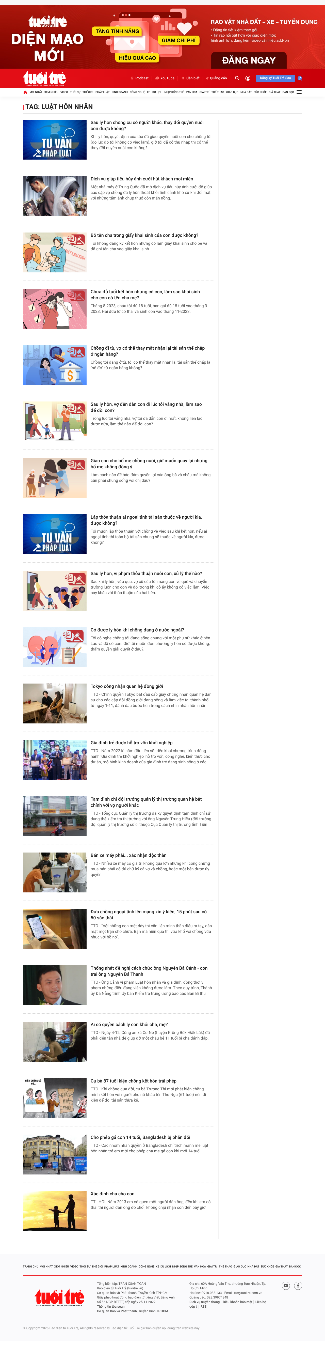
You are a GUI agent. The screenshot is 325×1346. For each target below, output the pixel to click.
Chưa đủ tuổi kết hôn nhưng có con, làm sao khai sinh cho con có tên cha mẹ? (145, 295)
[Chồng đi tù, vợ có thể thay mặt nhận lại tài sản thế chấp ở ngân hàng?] (55, 365)
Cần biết (193, 78)
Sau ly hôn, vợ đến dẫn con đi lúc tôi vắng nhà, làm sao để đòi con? (146, 407)
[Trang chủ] (25, 92)
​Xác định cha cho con (113, 1194)
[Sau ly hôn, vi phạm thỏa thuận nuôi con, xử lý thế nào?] (55, 591)
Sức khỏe (260, 92)
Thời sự (75, 92)
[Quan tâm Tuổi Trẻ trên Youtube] (286, 1286)
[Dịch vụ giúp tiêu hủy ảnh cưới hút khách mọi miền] (55, 196)
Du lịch (157, 92)
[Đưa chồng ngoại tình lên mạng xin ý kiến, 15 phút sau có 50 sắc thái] (55, 929)
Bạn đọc (288, 92)
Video (64, 92)
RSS (204, 1307)
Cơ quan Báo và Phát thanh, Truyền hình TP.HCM (132, 1311)
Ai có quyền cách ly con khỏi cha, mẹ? (129, 1024)
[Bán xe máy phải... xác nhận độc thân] (55, 872)
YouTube (167, 78)
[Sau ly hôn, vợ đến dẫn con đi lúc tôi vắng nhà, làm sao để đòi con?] (55, 421)
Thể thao (218, 92)
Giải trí (204, 92)
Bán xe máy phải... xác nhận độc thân (129, 855)
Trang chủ (30, 1266)
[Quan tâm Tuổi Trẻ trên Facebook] (298, 1286)
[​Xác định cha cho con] (55, 1211)
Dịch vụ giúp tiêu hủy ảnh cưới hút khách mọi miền (142, 179)
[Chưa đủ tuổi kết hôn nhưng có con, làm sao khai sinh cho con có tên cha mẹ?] (55, 309)
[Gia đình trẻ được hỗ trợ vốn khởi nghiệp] (55, 760)
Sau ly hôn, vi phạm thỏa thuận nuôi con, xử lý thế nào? (146, 573)
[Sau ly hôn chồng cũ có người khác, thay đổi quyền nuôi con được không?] (55, 140)
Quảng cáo (218, 78)
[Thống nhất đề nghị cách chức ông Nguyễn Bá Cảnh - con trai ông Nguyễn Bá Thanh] (55, 985)
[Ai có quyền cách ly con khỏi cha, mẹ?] (55, 1042)
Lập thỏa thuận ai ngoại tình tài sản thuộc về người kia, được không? (146, 520)
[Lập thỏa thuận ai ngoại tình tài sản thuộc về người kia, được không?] (55, 534)
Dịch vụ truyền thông (204, 1302)
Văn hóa (191, 92)
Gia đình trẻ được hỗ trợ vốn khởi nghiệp (132, 743)
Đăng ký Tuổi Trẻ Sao (275, 78)
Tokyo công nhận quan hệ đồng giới (127, 686)
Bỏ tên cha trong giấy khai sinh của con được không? (144, 235)
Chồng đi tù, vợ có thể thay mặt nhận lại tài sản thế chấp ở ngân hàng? (148, 351)
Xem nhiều (51, 92)
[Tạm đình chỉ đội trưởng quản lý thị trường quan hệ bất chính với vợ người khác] (55, 816)
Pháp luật (102, 92)
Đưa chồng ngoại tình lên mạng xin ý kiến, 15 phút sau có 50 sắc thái (149, 915)
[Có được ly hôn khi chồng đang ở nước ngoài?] (55, 647)
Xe (148, 92)
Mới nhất (35, 92)
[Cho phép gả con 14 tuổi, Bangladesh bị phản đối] (55, 1154)
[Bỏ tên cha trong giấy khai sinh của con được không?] (55, 252)
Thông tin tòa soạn (111, 1307)
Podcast (142, 78)
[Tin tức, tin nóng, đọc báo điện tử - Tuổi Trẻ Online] (44, 78)
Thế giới (88, 92)
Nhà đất (246, 92)
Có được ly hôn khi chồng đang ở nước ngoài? (137, 630)
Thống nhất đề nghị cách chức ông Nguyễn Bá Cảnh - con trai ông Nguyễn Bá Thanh (149, 971)
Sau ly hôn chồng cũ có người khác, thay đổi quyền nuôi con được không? (147, 125)
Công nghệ (137, 92)
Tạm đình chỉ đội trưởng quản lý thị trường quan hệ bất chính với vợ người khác (146, 802)
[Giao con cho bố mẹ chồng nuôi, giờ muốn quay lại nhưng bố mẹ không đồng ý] (55, 478)
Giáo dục (232, 92)
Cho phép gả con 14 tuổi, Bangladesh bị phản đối (141, 1137)
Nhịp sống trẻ (174, 92)
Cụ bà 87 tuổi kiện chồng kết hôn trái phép (133, 1081)
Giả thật (274, 92)
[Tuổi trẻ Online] (60, 1298)
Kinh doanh (120, 92)
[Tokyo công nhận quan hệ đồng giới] (55, 703)
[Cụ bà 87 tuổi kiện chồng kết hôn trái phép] (55, 1098)
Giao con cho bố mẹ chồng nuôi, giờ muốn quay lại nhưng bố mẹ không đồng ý (149, 464)
